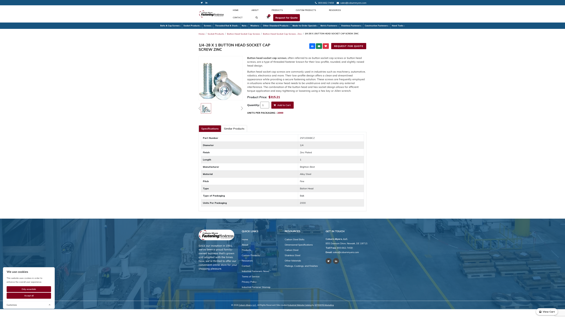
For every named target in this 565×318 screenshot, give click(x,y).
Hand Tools (397, 25)
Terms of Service (251, 276)
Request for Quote (286, 17)
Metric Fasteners (328, 25)
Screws (207, 25)
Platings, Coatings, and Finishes (301, 265)
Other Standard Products (275, 25)
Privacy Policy (249, 281)
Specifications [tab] (210, 128)
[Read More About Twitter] (202, 2)
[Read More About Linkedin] (206, 2)
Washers (254, 25)
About (255, 10)
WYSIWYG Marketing (324, 305)
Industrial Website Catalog (300, 305)
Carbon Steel (291, 250)
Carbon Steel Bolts (294, 239)
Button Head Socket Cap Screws (243, 34)
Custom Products (306, 10)
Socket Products (191, 25)
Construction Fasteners (376, 25)
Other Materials (293, 260)
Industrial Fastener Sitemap (256, 287)
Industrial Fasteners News (255, 271)
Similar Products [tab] (234, 128)
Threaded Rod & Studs (226, 25)
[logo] (211, 14)
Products (277, 10)
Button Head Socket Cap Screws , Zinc (282, 34)
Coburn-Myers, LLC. (247, 305)
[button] (547, 311)
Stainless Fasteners (351, 25)
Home (236, 10)
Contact (238, 17)
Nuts (244, 25)
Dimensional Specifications (299, 244)
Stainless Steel (292, 255)
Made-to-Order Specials (304, 25)
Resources (335, 10)
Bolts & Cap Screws (170, 25)
